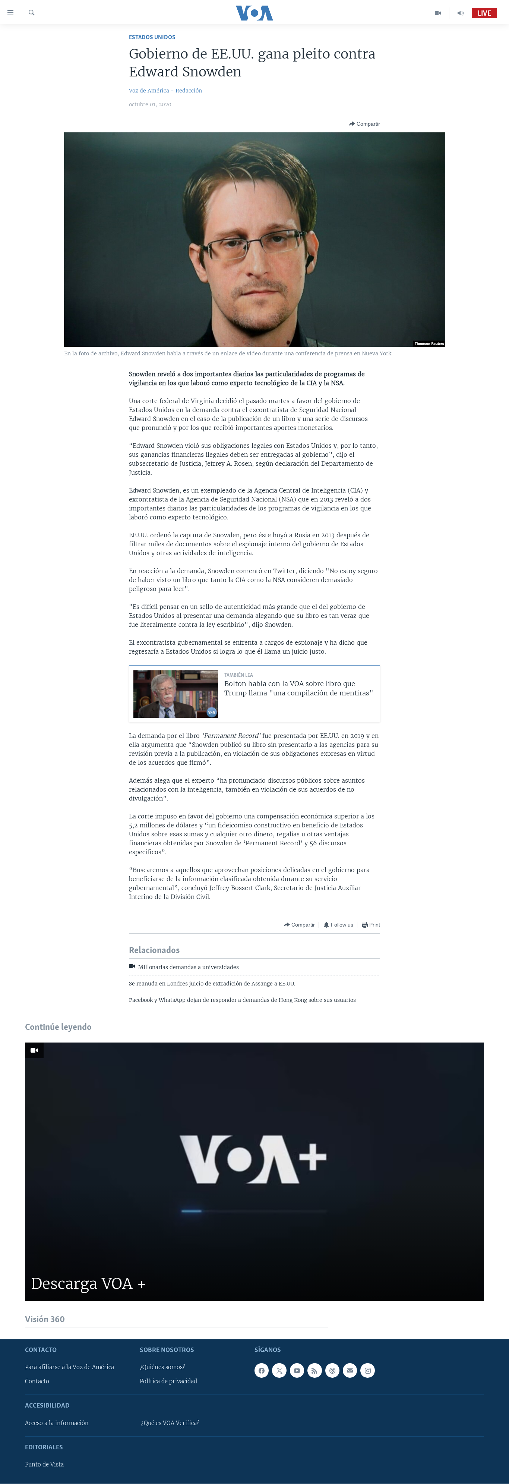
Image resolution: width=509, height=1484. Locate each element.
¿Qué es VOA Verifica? (170, 1423)
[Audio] (460, 13)
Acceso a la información (57, 1423)
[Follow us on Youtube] (297, 1371)
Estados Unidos (152, 37)
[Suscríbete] (350, 1371)
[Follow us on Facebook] (262, 1371)
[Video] (438, 13)
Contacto (37, 1381)
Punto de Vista (44, 1465)
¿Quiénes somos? (162, 1367)
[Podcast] (332, 1371)
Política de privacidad (168, 1381)
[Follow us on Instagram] (367, 1371)
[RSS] (314, 1371)
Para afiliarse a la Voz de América (69, 1367)
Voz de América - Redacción (165, 90)
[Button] (364, 123)
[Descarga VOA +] (254, 1172)
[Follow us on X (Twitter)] (279, 1371)
